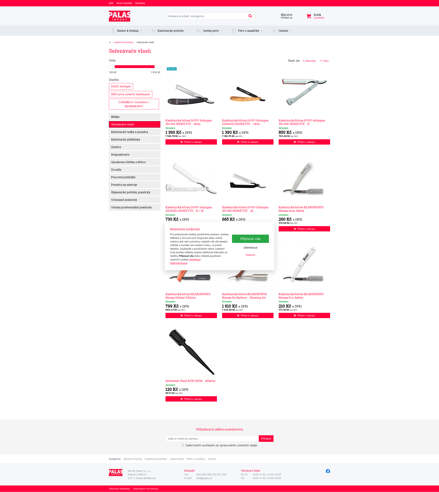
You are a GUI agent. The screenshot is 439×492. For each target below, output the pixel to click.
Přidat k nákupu (193, 141)
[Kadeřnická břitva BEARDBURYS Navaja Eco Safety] (304, 265)
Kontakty (140, 3)
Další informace (178, 262)
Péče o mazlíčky (196, 458)
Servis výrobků (124, 3)
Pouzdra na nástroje (124, 185)
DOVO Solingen (121, 86)
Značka (114, 80)
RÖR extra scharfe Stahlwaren (130, 94)
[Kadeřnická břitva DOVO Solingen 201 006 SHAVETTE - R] (304, 91)
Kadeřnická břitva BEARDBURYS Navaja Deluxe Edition (187, 295)
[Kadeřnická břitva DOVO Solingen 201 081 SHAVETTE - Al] (248, 178)
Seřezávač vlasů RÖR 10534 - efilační (190, 381)
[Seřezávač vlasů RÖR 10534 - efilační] (191, 352)
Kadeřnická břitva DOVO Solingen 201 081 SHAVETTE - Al (245, 209)
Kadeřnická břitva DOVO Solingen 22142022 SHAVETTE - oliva (245, 122)
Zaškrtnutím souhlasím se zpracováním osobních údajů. (222, 445)
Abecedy (310, 60)
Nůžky (115, 117)
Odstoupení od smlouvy (145, 488)
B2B (111, 3)
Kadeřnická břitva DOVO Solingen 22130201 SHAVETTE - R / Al (188, 209)
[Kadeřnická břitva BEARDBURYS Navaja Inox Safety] (304, 178)
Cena (112, 60)
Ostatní (212, 458)
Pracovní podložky (123, 177)
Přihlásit (266, 438)
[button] (126, 30)
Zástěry (116, 147)
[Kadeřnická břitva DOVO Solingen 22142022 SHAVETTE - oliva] (248, 91)
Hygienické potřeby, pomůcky (130, 192)
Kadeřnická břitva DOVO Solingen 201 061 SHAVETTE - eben (188, 122)
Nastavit (250, 254)
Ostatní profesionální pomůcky (131, 207)
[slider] (112, 66)
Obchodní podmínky (119, 488)
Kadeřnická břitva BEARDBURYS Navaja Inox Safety (301, 209)
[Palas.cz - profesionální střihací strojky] (110, 42)
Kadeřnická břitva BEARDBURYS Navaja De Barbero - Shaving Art (244, 295)
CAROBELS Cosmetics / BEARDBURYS (134, 104)
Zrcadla (116, 169)
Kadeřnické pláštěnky (125, 139)
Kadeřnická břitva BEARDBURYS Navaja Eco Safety (301, 295)
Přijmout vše (250, 239)
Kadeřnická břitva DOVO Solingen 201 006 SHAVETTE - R (302, 122)
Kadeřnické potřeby (123, 42)
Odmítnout (250, 247)
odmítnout (194, 259)
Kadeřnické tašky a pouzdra (129, 132)
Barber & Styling (133, 458)
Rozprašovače (120, 154)
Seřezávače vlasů (122, 124)
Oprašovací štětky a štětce (128, 162)
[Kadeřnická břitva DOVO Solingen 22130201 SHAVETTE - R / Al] (191, 178)
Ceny (325, 60)
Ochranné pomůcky (124, 200)
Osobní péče (177, 458)
